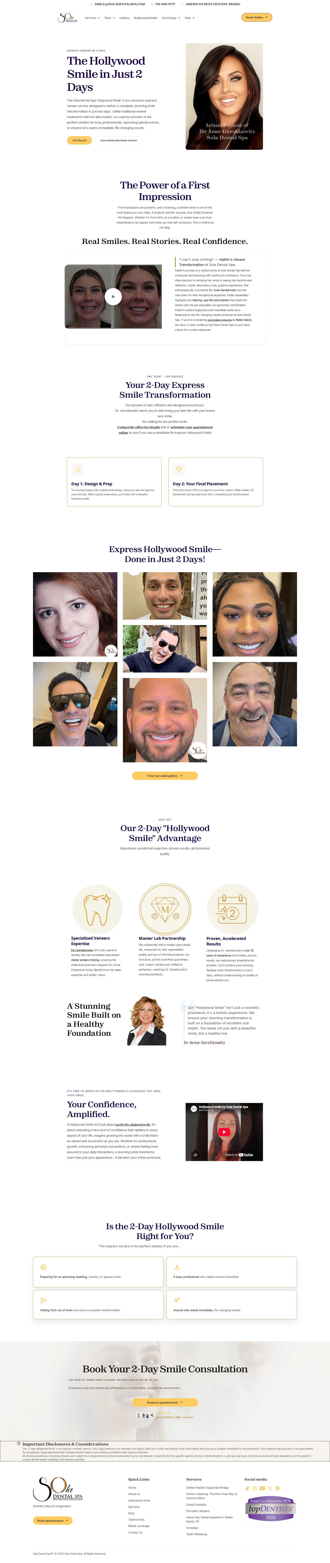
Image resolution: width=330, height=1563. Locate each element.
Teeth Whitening (196, 1534)
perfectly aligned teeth (133, 1125)
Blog (131, 1513)
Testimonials (136, 1519)
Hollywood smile (139, 1500)
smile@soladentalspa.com (120, 4)
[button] (92, 17)
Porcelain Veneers (198, 1511)
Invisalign (192, 1528)
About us (134, 1494)
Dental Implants (196, 1504)
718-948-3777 (165, 4)
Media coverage (138, 1526)
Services (133, 1507)
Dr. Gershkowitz (82, 950)
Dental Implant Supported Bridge (207, 1487)
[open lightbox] (113, 296)
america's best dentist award (212, 4)
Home (132, 1487)
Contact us (135, 1532)
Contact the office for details (138, 427)
